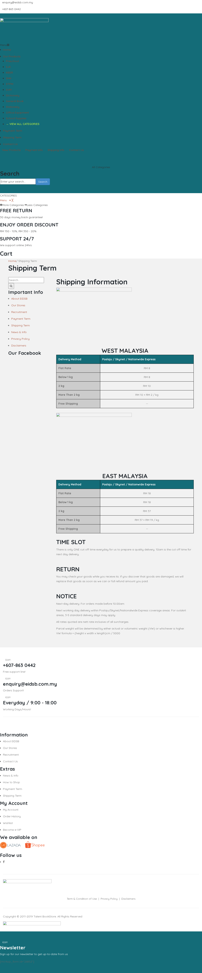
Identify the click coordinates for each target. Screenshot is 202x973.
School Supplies (16, 118)
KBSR (9, 72)
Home (7, 49)
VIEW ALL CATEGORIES (24, 124)
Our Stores (18, 305)
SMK (8, 78)
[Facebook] (4, 862)
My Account (10, 809)
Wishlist (8, 823)
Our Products (12, 56)
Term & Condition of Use (82, 898)
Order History (12, 816)
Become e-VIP (12, 829)
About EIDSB (19, 298)
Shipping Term (12, 137)
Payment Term (12, 130)
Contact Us (10, 144)
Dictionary (12, 95)
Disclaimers (18, 345)
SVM (8, 89)
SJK (8, 67)
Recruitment (19, 312)
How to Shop (11, 782)
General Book (14, 101)
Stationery (12, 107)
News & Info (19, 332)
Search (42, 181)
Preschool (12, 61)
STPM (9, 84)
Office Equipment (17, 112)
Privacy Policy (20, 339)
